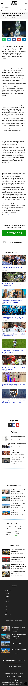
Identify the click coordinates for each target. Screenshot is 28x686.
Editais (6, 609)
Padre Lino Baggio (15, 439)
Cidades (7, 593)
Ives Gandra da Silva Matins (17, 461)
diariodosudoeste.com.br (11, 214)
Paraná (6, 604)
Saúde (6, 606)
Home (2, 7)
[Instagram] (10, 425)
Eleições (7, 596)
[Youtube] (17, 425)
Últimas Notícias (9, 615)
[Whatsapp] (12, 680)
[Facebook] (13, 425)
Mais (6, 612)
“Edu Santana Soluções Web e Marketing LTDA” (15, 684)
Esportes (7, 7)
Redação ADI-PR (15, 446)
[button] (25, 2)
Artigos (7, 598)
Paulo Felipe (14, 493)
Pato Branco (8, 590)
